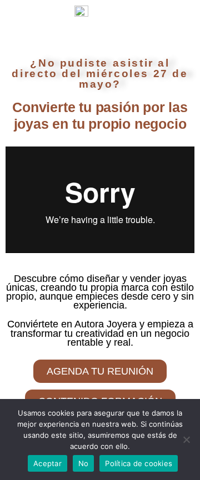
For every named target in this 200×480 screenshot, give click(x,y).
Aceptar (47, 463)
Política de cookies (138, 463)
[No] (186, 439)
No (83, 463)
